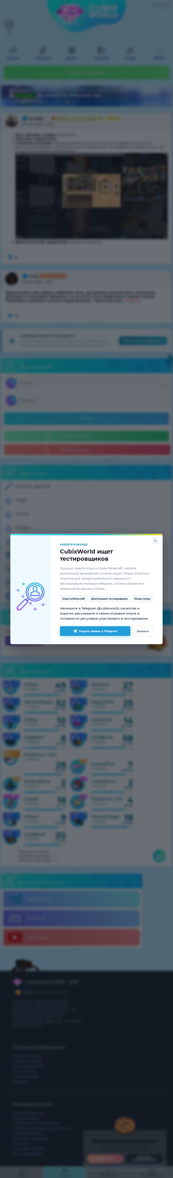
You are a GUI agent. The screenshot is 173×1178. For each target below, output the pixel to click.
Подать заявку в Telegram (98, 631)
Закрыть (143, 631)
